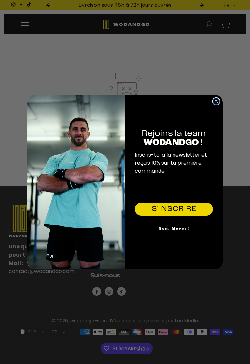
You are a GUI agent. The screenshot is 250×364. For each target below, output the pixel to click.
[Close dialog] (216, 101)
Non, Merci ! (174, 229)
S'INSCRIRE (174, 209)
